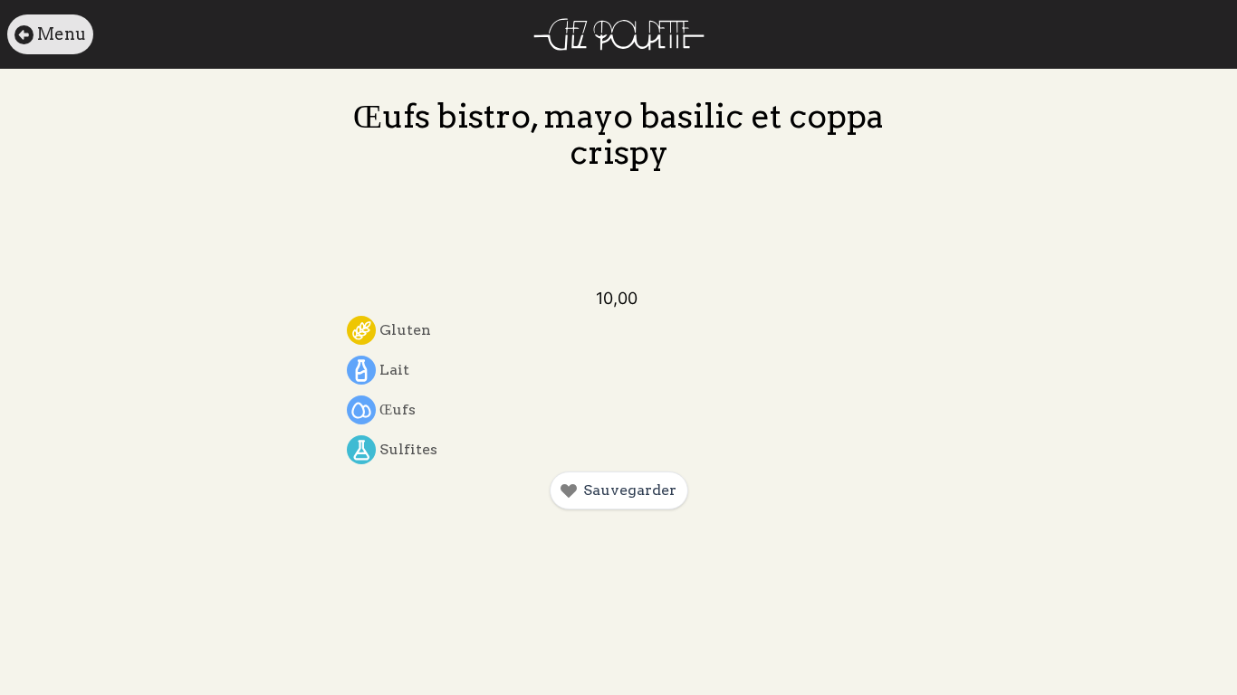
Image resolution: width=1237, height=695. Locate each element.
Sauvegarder (629, 490)
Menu (61, 33)
